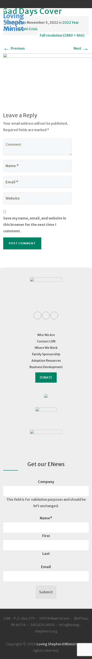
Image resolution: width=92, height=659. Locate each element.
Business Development (46, 367)
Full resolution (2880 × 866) (62, 35)
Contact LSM (46, 341)
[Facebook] (38, 4)
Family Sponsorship (46, 354)
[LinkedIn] (46, 4)
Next (81, 48)
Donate (46, 377)
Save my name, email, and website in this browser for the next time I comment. (34, 224)
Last (46, 553)
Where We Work (46, 348)
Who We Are (46, 335)
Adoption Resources (46, 361)
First (46, 536)
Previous (14, 48)
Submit (46, 592)
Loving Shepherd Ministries (58, 644)
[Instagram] (54, 4)
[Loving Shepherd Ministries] (19, 21)
